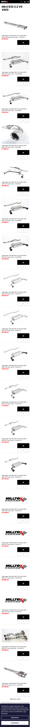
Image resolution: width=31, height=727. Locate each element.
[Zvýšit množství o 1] (27, 47)
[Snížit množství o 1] (19, 47)
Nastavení (15, 718)
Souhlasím (15, 723)
